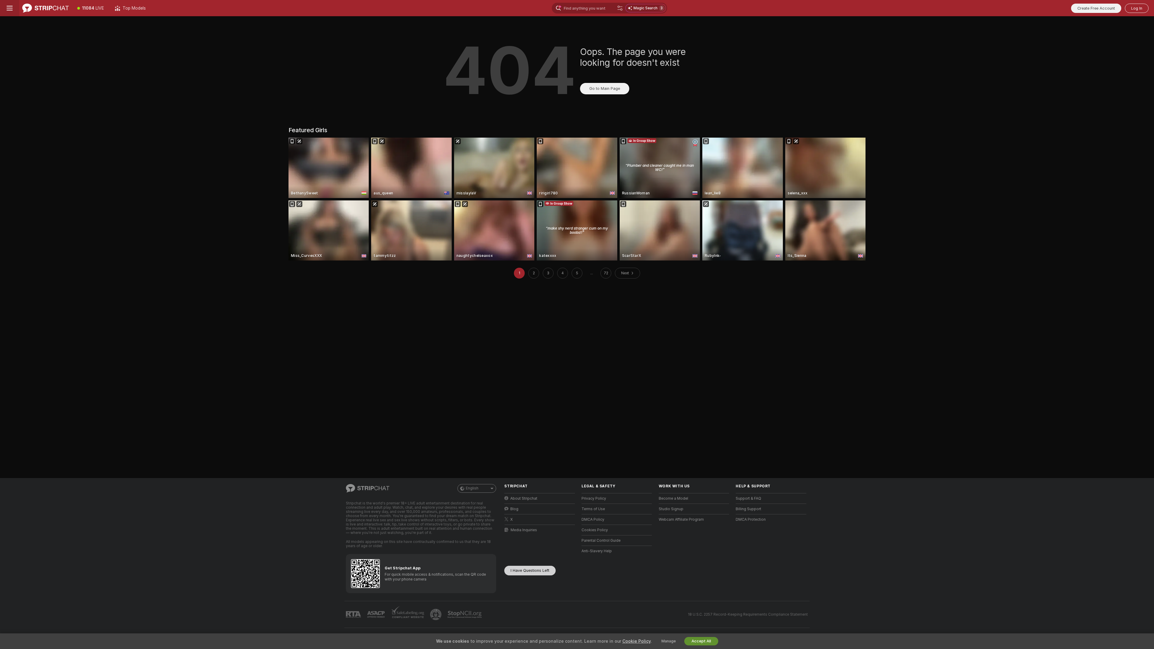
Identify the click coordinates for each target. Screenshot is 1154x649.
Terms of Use (593, 509)
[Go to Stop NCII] (465, 614)
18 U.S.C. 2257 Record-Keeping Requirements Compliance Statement (748, 614)
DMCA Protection (751, 519)
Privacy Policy (594, 498)
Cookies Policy (595, 530)
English (472, 488)
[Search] (620, 8)
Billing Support (748, 509)
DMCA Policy (593, 519)
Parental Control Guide (601, 540)
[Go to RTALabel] (354, 614)
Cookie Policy (636, 641)
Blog (514, 509)
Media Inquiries (524, 530)
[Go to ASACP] (376, 614)
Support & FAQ (748, 498)
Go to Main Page (604, 88)
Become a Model (673, 498)
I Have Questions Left (530, 570)
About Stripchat (523, 498)
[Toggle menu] (9, 8)
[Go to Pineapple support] (436, 614)
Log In (1136, 8)
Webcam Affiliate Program (681, 519)
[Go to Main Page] (45, 8)
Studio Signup (671, 509)
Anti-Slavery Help (597, 551)
